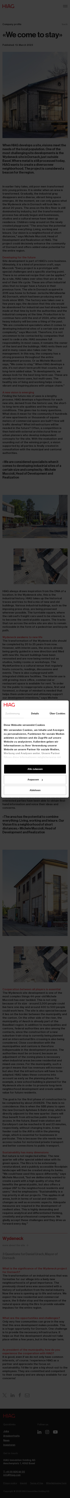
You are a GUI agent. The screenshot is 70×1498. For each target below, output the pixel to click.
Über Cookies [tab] (57, 713)
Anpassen (33, 779)
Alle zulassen (35, 769)
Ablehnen (35, 790)
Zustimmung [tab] (12, 713)
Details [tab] (35, 713)
